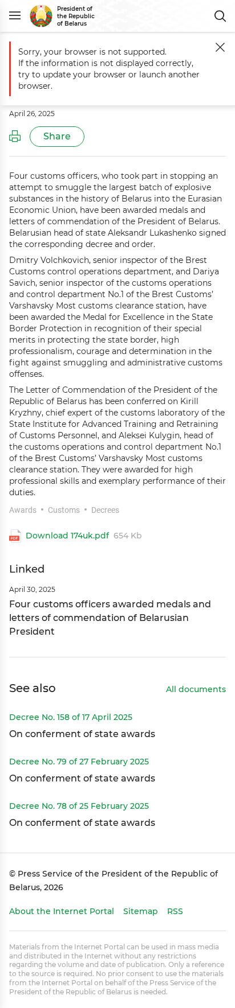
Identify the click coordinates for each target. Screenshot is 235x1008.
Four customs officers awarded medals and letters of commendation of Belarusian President (110, 618)
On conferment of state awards (82, 734)
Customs (64, 510)
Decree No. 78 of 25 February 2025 (79, 806)
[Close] (220, 47)
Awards (23, 510)
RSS (175, 911)
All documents (196, 689)
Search (220, 16)
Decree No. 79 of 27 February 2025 (79, 761)
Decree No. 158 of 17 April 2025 (70, 717)
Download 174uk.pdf (67, 536)
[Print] (15, 136)
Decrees (105, 510)
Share (57, 136)
